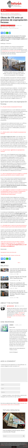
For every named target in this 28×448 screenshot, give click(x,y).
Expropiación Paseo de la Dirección (8, 252)
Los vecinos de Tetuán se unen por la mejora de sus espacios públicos (18, 270)
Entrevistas (7, 13)
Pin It (19, 262)
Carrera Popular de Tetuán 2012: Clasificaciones (18, 277)
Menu (5, 10)
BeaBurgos (12, 26)
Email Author (20, 306)
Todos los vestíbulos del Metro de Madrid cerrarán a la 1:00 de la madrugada (18, 284)
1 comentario (5, 26)
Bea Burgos (21, 312)
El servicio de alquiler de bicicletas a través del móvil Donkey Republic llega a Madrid (18, 293)
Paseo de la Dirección (13, 28)
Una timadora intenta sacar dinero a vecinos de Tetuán (14, 431)
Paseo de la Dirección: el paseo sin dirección (10, 255)
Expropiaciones (5, 28)
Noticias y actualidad (15, 13)
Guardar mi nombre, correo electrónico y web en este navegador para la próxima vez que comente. (14, 396)
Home (3, 13)
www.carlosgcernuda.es (16, 244)
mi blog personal (18, 314)
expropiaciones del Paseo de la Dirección (11, 51)
